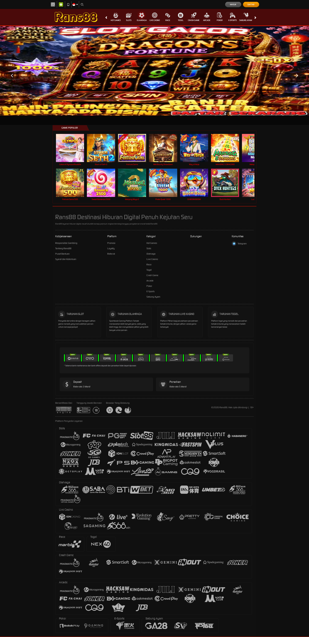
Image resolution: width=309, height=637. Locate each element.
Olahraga (142, 20)
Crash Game (193, 20)
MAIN (72, 147)
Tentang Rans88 (63, 248)
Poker (220, 20)
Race (167, 20)
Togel (180, 20)
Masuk (233, 4)
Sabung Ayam (245, 20)
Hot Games (116, 20)
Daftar (250, 4)
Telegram (242, 243)
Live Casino (154, 20)
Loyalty (111, 248)
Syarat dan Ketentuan (65, 259)
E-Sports (232, 20)
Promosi (111, 243)
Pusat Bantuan (62, 253)
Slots (128, 20)
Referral (111, 253)
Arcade (206, 20)
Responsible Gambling (66, 243)
